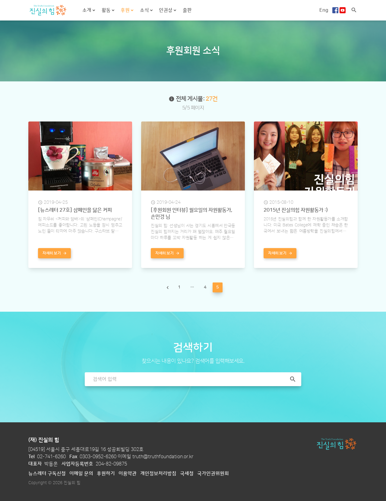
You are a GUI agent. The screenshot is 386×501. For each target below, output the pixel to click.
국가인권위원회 (213, 473)
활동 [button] (107, 10)
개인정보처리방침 (158, 473)
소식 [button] (145, 10)
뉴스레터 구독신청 (47, 473)
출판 (187, 10)
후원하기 (106, 473)
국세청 (187, 473)
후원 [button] (126, 10)
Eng (323, 10)
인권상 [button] (166, 10)
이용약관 (128, 473)
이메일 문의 (81, 473)
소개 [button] (87, 10)
